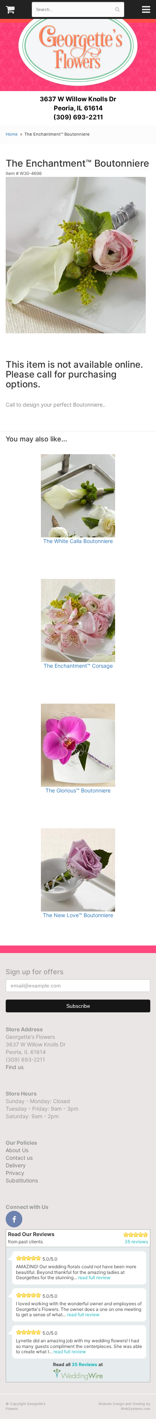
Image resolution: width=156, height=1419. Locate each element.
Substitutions (22, 1180)
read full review (94, 1277)
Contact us (19, 1157)
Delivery (16, 1165)
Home (12, 134)
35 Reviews (84, 1364)
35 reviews (136, 1241)
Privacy (15, 1173)
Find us (14, 1067)
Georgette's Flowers (78, 45)
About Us (17, 1150)
